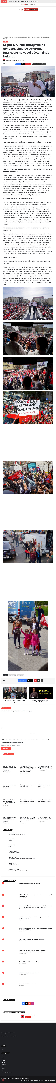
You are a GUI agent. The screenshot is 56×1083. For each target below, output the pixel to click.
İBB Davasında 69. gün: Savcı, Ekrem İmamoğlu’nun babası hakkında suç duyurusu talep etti (27, 819)
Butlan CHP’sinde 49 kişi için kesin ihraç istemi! (17, 1)
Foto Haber (4, 1056)
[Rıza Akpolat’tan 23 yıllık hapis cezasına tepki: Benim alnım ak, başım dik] (45, 812)
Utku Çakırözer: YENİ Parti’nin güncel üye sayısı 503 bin (32, 939)
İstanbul (10, 37)
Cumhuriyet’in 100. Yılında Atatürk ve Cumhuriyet (19, 870)
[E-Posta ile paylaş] (38, 680)
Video (3, 1066)
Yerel (3, 1070)
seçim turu (21, 675)
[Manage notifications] (3, 1080)
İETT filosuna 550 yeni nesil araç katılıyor (9, 785)
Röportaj (4, 1064)
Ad (2, 728)
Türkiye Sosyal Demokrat (11, 60)
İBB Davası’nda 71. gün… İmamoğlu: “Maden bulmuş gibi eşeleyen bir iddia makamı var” (10, 768)
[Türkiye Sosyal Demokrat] (28, 4)
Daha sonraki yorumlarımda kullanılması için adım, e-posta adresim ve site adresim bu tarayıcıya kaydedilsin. (26, 739)
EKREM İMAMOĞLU (12, 675)
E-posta (3, 733)
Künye (38, 1080)
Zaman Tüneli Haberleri (7, 1072)
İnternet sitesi (32, 733)
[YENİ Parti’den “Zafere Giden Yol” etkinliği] (10, 888)
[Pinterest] (35, 680)
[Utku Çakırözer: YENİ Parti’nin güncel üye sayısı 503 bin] (10, 944)
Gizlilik (42, 1080)
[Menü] (54, 5)
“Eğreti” (10, 846)
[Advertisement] (28, 24)
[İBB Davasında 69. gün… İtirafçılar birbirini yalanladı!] (28, 794)
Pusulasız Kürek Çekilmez (14, 852)
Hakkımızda (30, 1080)
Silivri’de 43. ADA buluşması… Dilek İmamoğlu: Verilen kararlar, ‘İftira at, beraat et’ (45, 768)
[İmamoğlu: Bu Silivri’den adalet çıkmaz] (28, 779)
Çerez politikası (47, 1080)
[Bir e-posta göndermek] (16, 60)
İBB (17, 675)
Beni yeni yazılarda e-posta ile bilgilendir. (11, 745)
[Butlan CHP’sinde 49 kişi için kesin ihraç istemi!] (10, 966)
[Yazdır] (42, 680)
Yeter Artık (11, 840)
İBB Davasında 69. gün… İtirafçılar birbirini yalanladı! (27, 800)
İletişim (35, 1080)
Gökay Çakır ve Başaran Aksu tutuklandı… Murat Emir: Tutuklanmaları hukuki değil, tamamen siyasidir (32, 951)
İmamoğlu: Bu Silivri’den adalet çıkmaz (26, 785)
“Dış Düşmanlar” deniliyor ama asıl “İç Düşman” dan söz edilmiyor (22, 858)
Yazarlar (3, 1068)
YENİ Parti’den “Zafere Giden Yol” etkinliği (29, 883)
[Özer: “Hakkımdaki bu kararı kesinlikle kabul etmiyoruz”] (45, 794)
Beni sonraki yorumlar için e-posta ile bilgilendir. (12, 742)
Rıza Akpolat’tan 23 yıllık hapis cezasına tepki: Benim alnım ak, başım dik (45, 819)
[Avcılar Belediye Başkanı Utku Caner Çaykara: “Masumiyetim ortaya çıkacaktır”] (10, 812)
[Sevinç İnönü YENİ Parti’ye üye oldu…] (45, 779)
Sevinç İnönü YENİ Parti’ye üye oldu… (45, 785)
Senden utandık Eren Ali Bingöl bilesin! (17, 834)
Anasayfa (6, 37)
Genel (3, 1058)
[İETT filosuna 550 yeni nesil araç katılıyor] (10, 779)
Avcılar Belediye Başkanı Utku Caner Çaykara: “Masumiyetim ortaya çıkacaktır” (10, 819)
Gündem (4, 1060)
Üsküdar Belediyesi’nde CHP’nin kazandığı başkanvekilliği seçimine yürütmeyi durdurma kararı (10, 801)
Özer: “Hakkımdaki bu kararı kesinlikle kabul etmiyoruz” (45, 800)
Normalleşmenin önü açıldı (14, 864)
